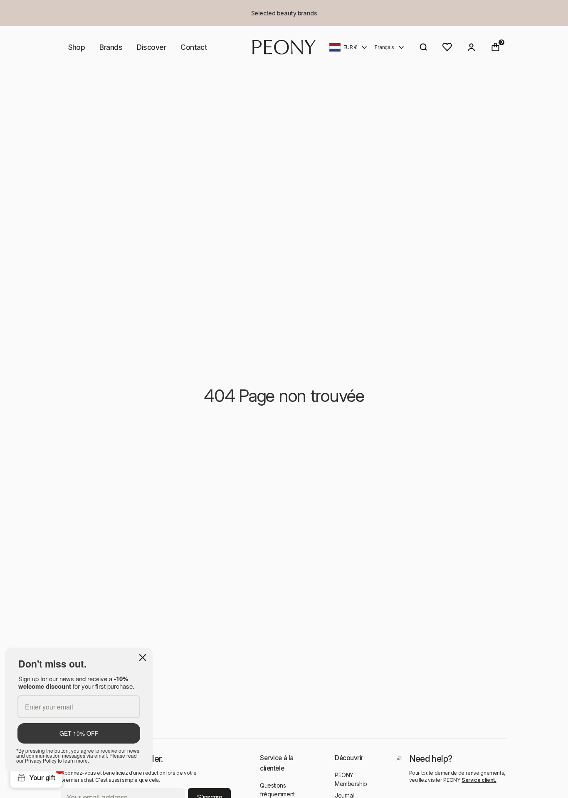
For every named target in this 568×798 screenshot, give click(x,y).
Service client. (479, 780)
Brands (110, 47)
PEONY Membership (351, 779)
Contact (193, 47)
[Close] (143, 657)
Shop (76, 47)
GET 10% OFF (79, 733)
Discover (151, 47)
